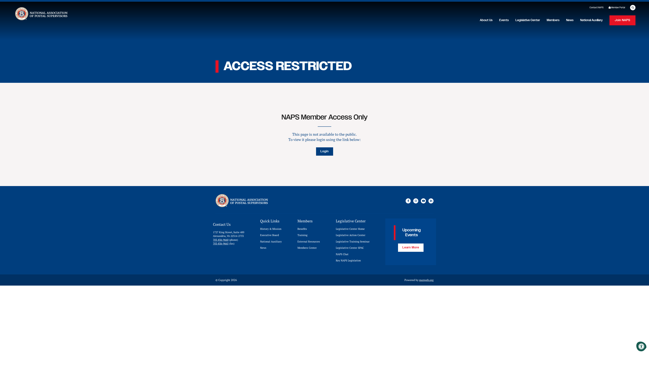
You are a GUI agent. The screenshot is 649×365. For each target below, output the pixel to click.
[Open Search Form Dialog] (632, 7)
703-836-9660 (221, 239)
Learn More (410, 248)
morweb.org (426, 280)
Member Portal (618, 7)
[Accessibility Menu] (641, 346)
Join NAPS (622, 20)
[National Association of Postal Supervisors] (41, 14)
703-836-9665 (221, 243)
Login (324, 151)
